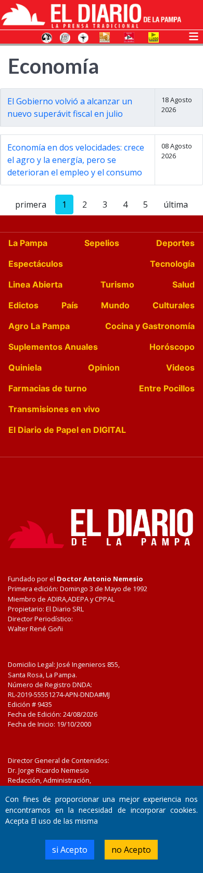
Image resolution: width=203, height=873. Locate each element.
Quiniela (25, 367)
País (69, 305)
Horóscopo (172, 347)
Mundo (115, 305)
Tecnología (172, 263)
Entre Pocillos (167, 388)
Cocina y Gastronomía (150, 326)
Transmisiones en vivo (54, 409)
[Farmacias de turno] (83, 37)
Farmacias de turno (47, 388)
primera (30, 204)
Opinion (104, 367)
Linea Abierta (35, 284)
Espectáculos (35, 263)
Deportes (175, 243)
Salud (183, 284)
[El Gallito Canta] (47, 37)
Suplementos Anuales (53, 347)
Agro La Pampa (39, 326)
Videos (180, 367)
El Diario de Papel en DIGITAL (67, 430)
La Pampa (27, 243)
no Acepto (131, 849)
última (175, 204)
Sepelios (101, 243)
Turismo (117, 284)
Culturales (174, 305)
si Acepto (69, 849)
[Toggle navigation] (193, 35)
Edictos (23, 305)
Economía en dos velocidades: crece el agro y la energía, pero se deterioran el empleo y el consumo (75, 160)
